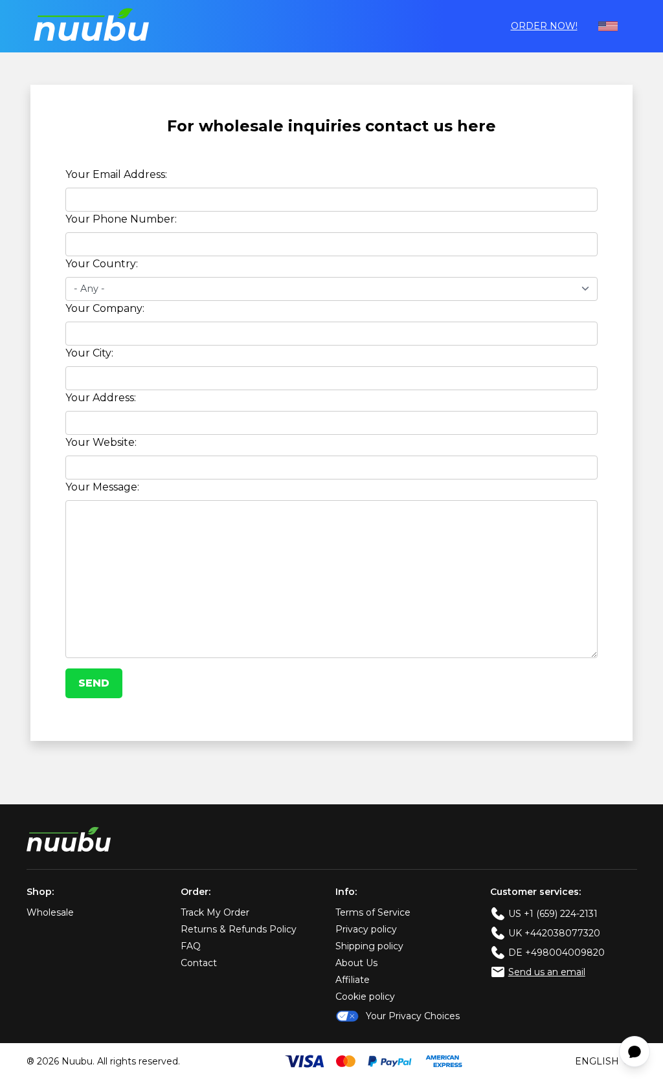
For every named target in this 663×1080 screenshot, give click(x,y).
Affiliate (352, 980)
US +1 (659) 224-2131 (553, 914)
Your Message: (102, 487)
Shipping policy (369, 946)
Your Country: (101, 264)
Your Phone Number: (121, 219)
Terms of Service (372, 912)
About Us (356, 963)
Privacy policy (366, 929)
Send (93, 683)
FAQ (191, 946)
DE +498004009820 (556, 952)
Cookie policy (365, 996)
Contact (199, 963)
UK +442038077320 (554, 933)
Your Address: (100, 397)
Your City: (89, 353)
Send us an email (546, 972)
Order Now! (544, 26)
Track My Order (215, 912)
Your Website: (101, 442)
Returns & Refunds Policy (239, 929)
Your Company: (104, 308)
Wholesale (50, 912)
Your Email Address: (116, 174)
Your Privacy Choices (413, 1016)
